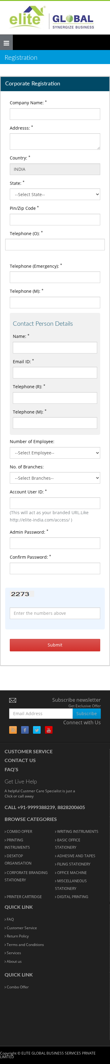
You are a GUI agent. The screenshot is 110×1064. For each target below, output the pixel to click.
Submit (55, 645)
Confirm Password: (30, 557)
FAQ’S (11, 769)
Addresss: (21, 127)
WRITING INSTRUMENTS (77, 831)
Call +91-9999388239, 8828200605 (45, 807)
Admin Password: (29, 531)
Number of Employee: (32, 441)
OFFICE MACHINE (71, 872)
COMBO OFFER (19, 831)
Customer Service (29, 751)
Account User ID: (28, 492)
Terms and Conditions (25, 944)
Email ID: (23, 361)
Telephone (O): (26, 233)
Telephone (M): (26, 291)
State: (17, 183)
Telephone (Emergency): (36, 266)
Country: (20, 158)
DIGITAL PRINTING (72, 896)
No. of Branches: (27, 467)
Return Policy (17, 936)
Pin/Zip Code (24, 208)
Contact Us (20, 760)
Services (13, 952)
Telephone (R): (29, 386)
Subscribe (86, 713)
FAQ (10, 919)
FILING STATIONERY (73, 864)
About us (14, 961)
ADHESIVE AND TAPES (75, 855)
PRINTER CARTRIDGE (24, 896)
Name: (21, 336)
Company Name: (28, 102)
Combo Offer (17, 987)
